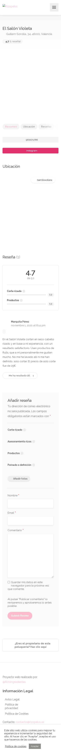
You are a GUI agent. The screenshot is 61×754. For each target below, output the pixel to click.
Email (12, 513)
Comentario (16, 530)
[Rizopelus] (10, 6)
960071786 (31, 140)
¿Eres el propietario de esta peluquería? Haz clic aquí (32, 645)
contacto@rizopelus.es (30, 722)
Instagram (31, 150)
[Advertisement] (30, 85)
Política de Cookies (17, 713)
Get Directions (44, 180)
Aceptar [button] (35, 746)
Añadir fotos (20, 478)
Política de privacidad (11, 706)
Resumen (11, 126)
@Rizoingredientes (14, 682)
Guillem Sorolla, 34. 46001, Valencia (29, 34)
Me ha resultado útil (21, 375)
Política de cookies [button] (15, 746)
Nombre (13, 496)
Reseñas (46, 126)
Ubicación (29, 126)
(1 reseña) (13, 41)
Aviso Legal (12, 699)
